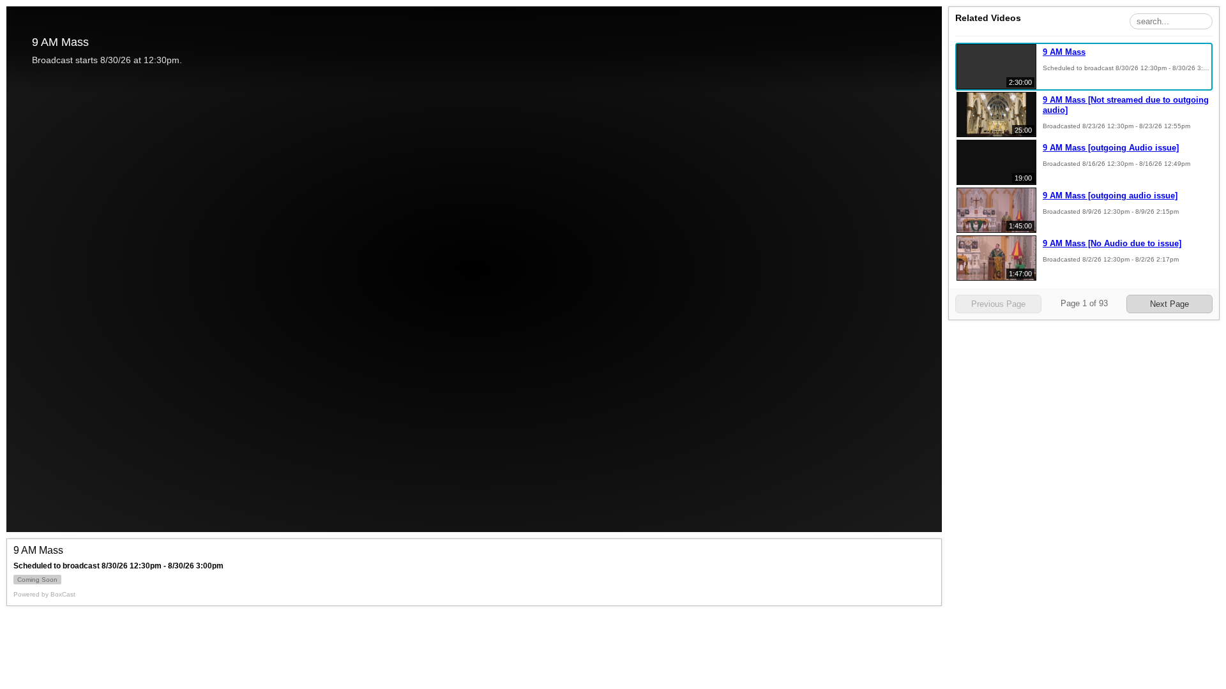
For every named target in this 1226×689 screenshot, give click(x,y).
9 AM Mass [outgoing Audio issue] (1111, 147)
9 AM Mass (1064, 52)
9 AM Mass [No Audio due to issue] (1112, 243)
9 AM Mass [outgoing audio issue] (1110, 195)
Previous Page (998, 304)
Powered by (44, 594)
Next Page (1169, 304)
